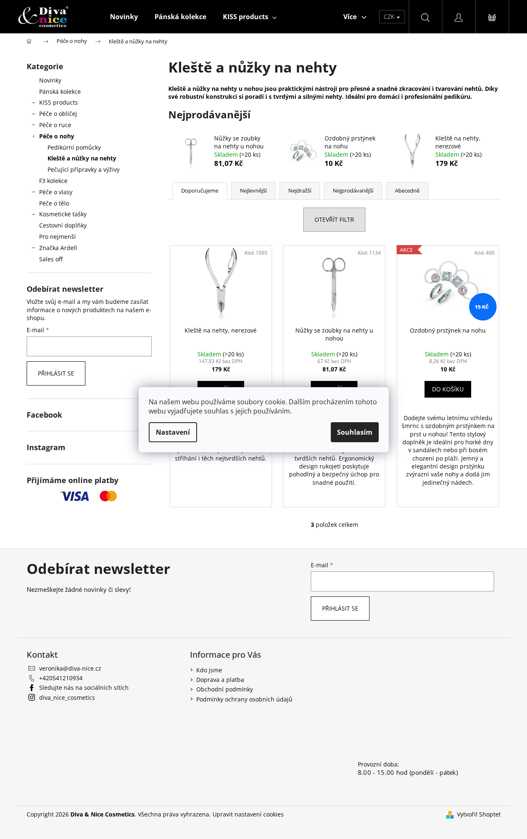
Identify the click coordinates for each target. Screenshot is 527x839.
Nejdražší (299, 190)
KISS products (58, 102)
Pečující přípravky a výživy (83, 169)
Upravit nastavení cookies (248, 814)
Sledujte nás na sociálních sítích (84, 687)
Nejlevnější (253, 190)
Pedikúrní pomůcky (74, 147)
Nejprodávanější (353, 190)
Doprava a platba (220, 680)
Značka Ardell (58, 248)
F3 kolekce (53, 181)
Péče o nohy (56, 136)
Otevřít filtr (334, 219)
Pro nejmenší (57, 236)
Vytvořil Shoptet (479, 814)
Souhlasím (354, 432)
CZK (390, 16)
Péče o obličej (58, 114)
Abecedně (407, 190)
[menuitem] (124, 16)
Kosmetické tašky (63, 214)
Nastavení (173, 432)
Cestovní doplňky (63, 225)
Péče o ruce (55, 125)
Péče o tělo (54, 203)
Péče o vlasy (55, 192)
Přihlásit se (56, 373)
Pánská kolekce (60, 91)
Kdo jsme (209, 670)
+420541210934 (60, 678)
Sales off (50, 259)
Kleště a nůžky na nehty (81, 158)
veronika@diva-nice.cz (70, 668)
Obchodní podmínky (224, 689)
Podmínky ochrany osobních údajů (244, 699)
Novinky (50, 80)
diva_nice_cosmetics (67, 697)
